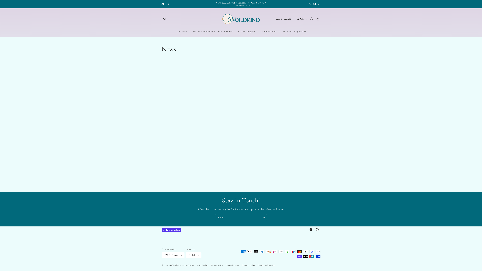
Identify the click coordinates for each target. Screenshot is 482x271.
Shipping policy (248, 265)
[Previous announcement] (210, 4)
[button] (165, 19)
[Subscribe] (263, 217)
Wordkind (173, 265)
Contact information (266, 265)
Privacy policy (217, 265)
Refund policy (202, 265)
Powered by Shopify (185, 265)
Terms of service (232, 265)
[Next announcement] (272, 4)
